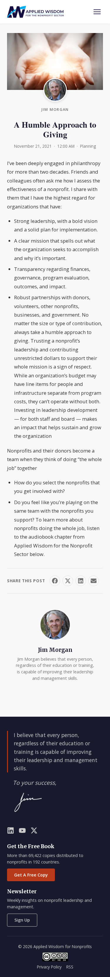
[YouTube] (22, 831)
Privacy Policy (49, 967)
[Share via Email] (93, 580)
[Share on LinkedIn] (80, 580)
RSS (69, 967)
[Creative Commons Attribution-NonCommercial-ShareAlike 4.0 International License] (55, 956)
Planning (88, 146)
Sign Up (22, 920)
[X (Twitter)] (34, 831)
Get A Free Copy (31, 875)
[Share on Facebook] (55, 580)
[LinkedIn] (10, 831)
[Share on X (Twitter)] (67, 580)
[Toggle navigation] (97, 12)
